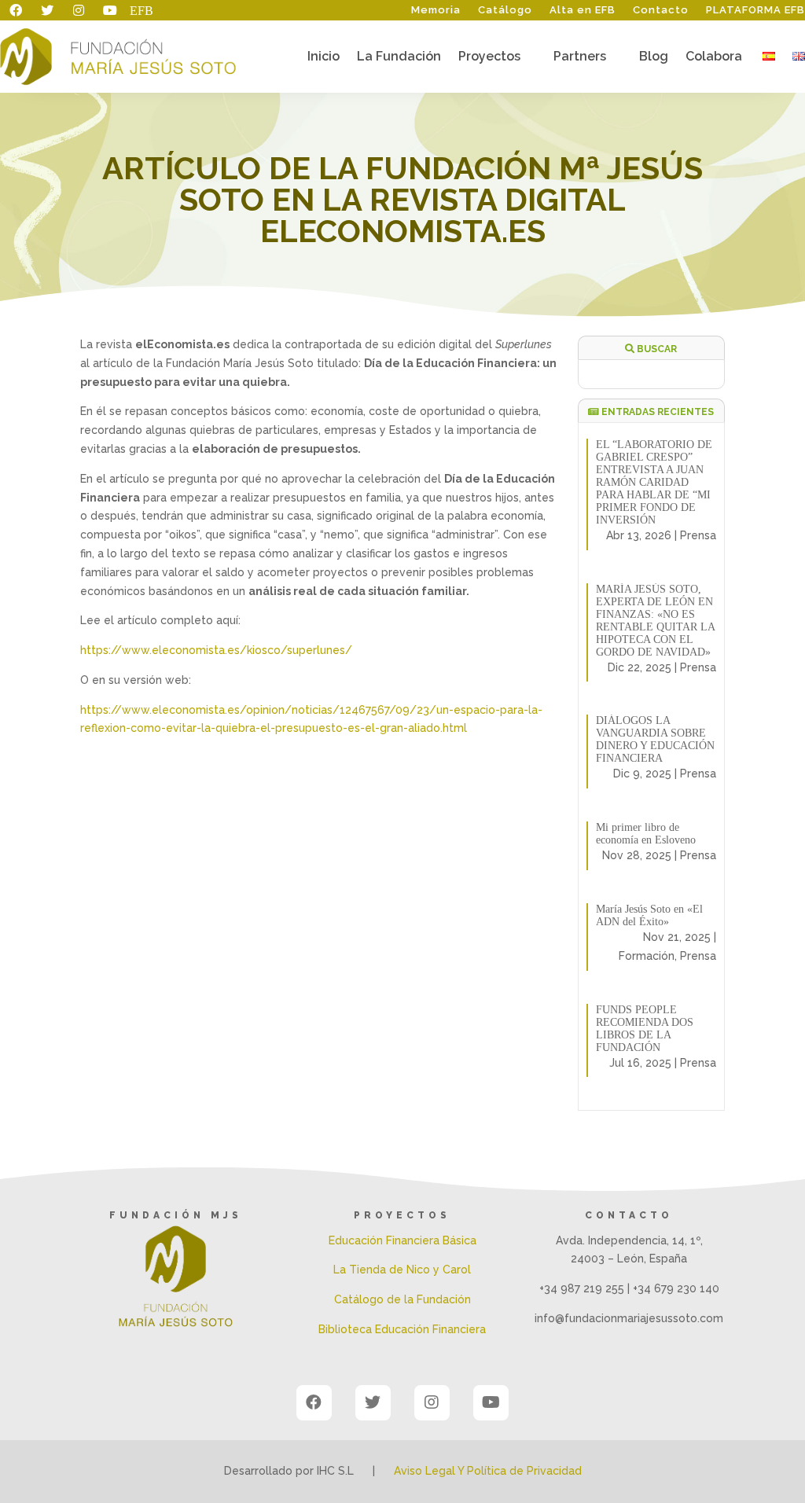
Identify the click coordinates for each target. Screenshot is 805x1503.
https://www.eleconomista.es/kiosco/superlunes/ (216, 650)
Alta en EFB (583, 10)
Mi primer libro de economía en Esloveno (646, 833)
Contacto (661, 10)
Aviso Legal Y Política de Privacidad (488, 1470)
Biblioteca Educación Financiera (402, 1329)
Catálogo (505, 10)
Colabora (714, 57)
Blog (653, 57)
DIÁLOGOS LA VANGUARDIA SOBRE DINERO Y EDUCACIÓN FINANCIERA (655, 739)
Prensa (698, 535)
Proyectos (489, 57)
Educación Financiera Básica (402, 1240)
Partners (579, 57)
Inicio (323, 57)
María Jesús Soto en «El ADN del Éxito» (649, 915)
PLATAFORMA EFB (755, 10)
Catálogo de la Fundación (402, 1299)
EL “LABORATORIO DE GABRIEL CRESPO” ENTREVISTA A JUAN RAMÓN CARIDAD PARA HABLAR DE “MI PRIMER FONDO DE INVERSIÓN (654, 482)
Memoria (436, 10)
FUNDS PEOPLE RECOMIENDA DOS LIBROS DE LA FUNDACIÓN (644, 1028)
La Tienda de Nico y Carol (402, 1269)
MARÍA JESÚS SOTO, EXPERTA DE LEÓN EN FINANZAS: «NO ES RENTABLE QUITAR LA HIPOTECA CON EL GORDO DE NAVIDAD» (655, 620)
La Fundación (399, 57)
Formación (647, 956)
